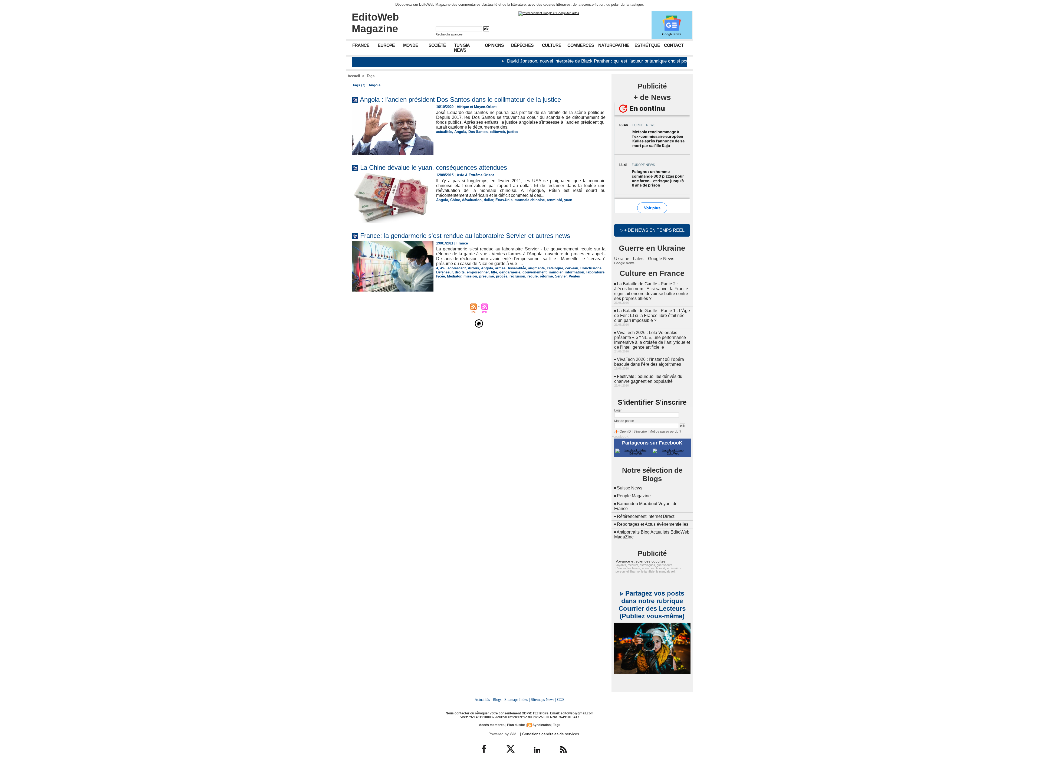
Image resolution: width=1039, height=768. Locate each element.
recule (532, 276)
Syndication (541, 725)
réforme (546, 276)
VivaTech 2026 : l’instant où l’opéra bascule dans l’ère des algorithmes (649, 362)
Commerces (580, 45)
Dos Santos (478, 132)
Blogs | (498, 699)
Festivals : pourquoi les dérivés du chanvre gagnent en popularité (648, 379)
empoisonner (478, 272)
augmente (536, 268)
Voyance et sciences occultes (641, 561)
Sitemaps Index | (517, 699)
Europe (386, 45)
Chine (455, 200)
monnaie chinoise (530, 200)
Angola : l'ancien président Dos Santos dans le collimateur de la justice (460, 99)
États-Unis (503, 200)
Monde (410, 45)
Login (618, 410)
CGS (560, 699)
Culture (551, 45)
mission (470, 276)
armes (500, 268)
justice (512, 132)
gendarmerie (509, 272)
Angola (460, 132)
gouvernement (534, 272)
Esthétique (647, 45)
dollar (488, 200)
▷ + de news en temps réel (652, 230)
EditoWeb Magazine (375, 22)
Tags (370, 76)
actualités (444, 132)
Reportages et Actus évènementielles (652, 524)
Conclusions (590, 268)
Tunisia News (462, 48)
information (574, 272)
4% (442, 268)
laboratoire (595, 272)
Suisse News (629, 488)
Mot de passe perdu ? (665, 431)
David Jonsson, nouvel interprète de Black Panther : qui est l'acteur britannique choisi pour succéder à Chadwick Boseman (593, 61)
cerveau (571, 268)
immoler (556, 272)
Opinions (494, 45)
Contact (673, 45)
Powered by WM (502, 734)
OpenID (625, 431)
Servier (561, 276)
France (360, 45)
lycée (440, 276)
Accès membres (492, 725)
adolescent (457, 268)
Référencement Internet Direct (645, 516)
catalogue (555, 268)
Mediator (454, 276)
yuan (568, 200)
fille (494, 272)
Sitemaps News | (543, 699)
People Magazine (634, 496)
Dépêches (522, 45)
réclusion (517, 276)
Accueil (354, 76)
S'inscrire (640, 431)
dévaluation (472, 200)
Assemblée (517, 268)
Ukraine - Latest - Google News (644, 258)
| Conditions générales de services (549, 734)
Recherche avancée (449, 34)
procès (501, 276)
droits (460, 272)
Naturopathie (613, 45)
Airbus (473, 268)
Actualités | (483, 699)
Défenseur (444, 272)
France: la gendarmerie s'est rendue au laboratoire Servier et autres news (465, 235)
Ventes (574, 276)
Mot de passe (624, 421)
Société (437, 45)
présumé (486, 276)
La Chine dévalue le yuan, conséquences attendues (433, 167)
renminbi (554, 200)
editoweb (497, 132)
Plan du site (516, 725)
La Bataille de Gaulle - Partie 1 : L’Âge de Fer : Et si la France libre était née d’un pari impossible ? (652, 315)
